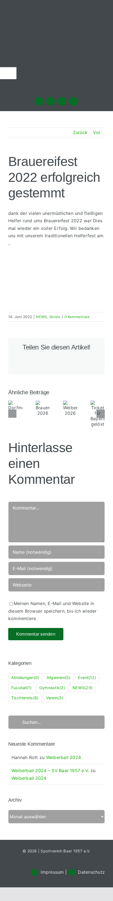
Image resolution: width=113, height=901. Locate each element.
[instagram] (50, 101)
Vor (96, 132)
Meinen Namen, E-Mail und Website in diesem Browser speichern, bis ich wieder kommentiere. (52, 611)
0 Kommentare (77, 317)
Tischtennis (24, 697)
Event (87, 677)
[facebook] (39, 101)
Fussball (21, 687)
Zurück (80, 132)
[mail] (62, 101)
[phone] (73, 101)
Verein (54, 317)
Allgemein (58, 677)
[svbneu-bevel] (56, 14)
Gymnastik (52, 687)
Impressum (52, 872)
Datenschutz (91, 872)
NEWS (41, 317)
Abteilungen (25, 677)
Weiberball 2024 (63, 757)
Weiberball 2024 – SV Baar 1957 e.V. (50, 770)
